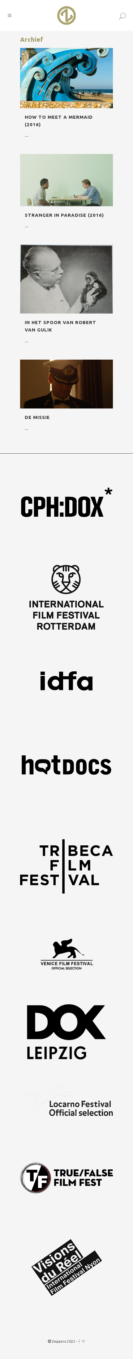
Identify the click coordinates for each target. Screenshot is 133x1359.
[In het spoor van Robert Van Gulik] (66, 279)
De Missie (37, 417)
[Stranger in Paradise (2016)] (66, 180)
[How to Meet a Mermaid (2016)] (66, 78)
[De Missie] (66, 384)
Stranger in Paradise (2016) (64, 215)
